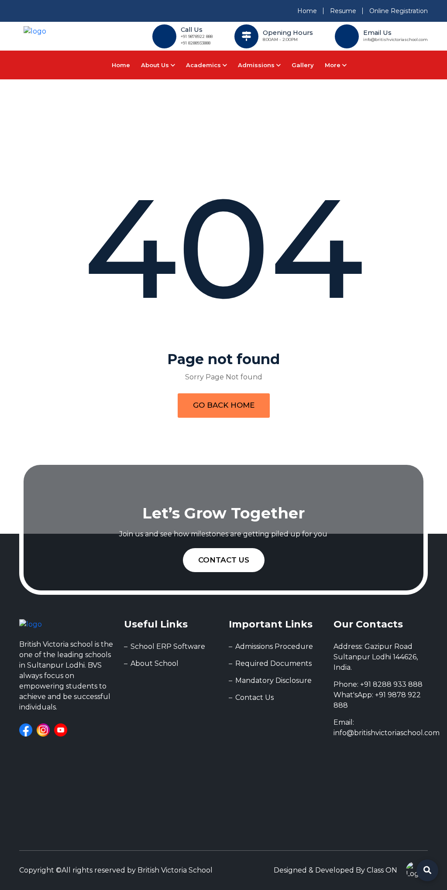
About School (155, 663)
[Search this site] (427, 870)
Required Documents (273, 663)
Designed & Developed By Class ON (335, 870)
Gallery (303, 64)
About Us (156, 64)
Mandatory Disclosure (273, 680)
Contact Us (223, 560)
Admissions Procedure (274, 646)
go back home (223, 405)
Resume (343, 11)
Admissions (257, 64)
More (333, 64)
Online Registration (398, 11)
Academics (204, 64)
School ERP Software (168, 646)
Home (307, 11)
